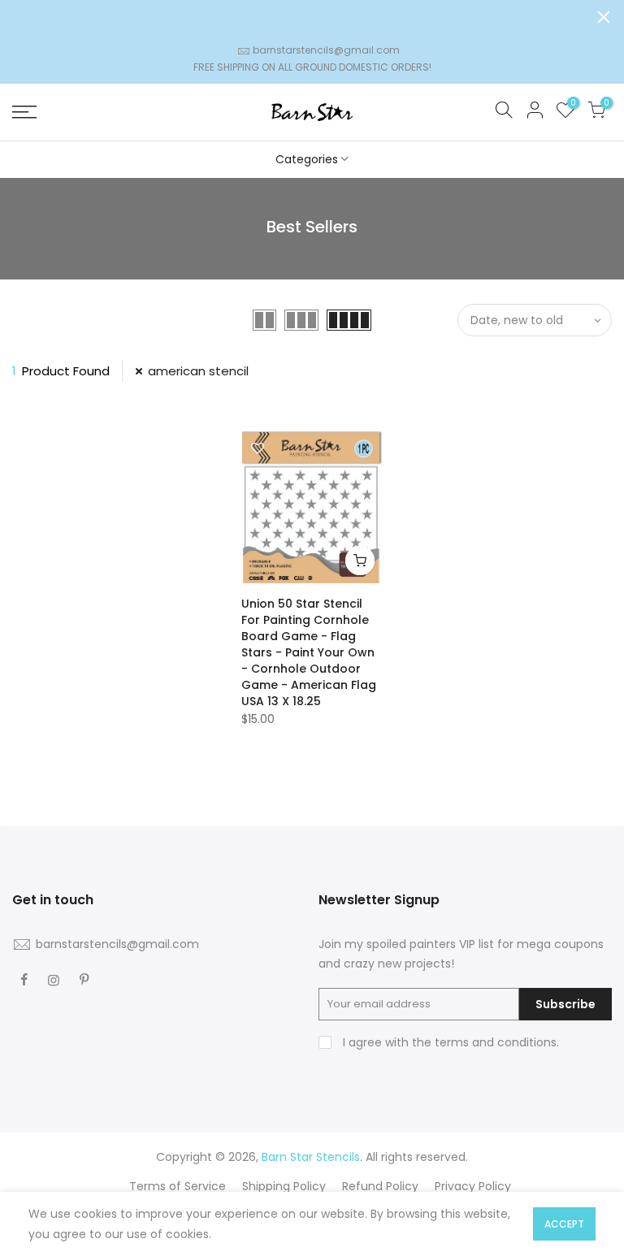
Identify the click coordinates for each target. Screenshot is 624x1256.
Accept (564, 1224)
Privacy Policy (473, 1186)
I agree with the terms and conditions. (449, 1042)
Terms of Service (177, 1186)
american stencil (198, 370)
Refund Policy (380, 1186)
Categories (306, 159)
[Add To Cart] (360, 560)
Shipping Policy (284, 1186)
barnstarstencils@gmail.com (326, 50)
